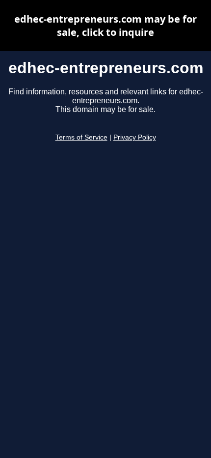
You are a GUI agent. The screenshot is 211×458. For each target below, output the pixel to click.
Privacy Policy (134, 137)
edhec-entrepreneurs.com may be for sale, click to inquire (105, 25)
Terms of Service (81, 137)
